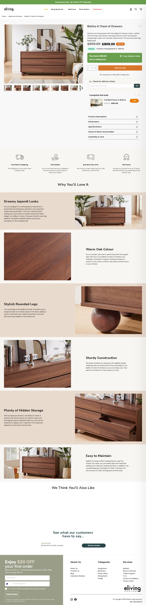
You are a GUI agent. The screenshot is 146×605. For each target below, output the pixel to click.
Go (137, 86)
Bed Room (102, 571)
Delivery (126, 568)
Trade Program (129, 573)
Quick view (72, 516)
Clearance (97, 9)
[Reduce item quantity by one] (89, 67)
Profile (100, 578)
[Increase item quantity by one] (95, 67)
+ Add (134, 101)
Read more (91, 40)
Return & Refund (129, 571)
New (46, 9)
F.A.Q (125, 576)
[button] (138, 95)
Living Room (102, 568)
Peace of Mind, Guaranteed (101, 132)
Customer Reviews (77, 576)
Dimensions (93, 121)
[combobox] (8, 583)
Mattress (72, 9)
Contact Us (74, 571)
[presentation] (64, 9)
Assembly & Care (96, 137)
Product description (97, 116)
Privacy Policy (128, 581)
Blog (72, 573)
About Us (73, 568)
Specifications (95, 126)
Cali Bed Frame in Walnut (115, 100)
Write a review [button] (94, 545)
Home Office (103, 573)
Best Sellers (84, 9)
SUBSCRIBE (11, 594)
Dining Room (103, 576)
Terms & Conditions (130, 578)
